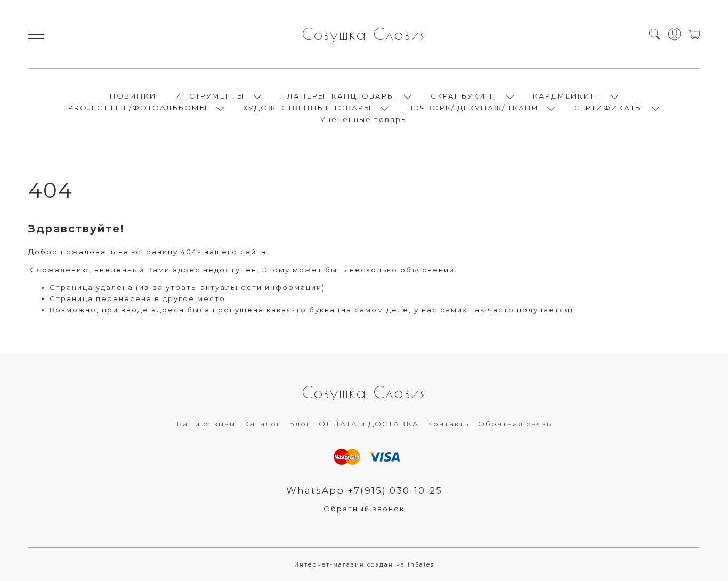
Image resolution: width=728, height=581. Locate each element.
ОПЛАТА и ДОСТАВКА (369, 423)
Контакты (448, 423)
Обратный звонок (364, 508)
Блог (300, 423)
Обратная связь (515, 423)
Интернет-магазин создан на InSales (364, 564)
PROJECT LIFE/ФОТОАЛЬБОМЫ (138, 107)
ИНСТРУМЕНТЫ (210, 96)
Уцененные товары (364, 119)
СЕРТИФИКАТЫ (608, 107)
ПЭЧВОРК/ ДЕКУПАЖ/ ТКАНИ (473, 107)
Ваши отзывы (206, 423)
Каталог (262, 423)
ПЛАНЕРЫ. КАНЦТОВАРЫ (337, 96)
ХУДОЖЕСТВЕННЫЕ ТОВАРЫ (307, 107)
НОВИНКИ (133, 96)
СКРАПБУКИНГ (464, 96)
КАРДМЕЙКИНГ (567, 96)
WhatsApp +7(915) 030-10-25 (364, 490)
